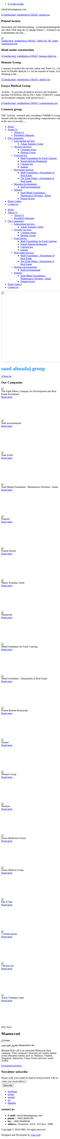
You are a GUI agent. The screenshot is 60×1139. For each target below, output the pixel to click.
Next (9, 1027)
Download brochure (11, 1065)
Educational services (24, 141)
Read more (6, 397)
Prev (3, 1027)
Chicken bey (26, 164)
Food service (20, 155)
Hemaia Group (28, 152)
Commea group (28, 149)
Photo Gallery (15, 201)
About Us (13, 129)
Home (11, 126)
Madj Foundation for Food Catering (38, 158)
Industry (18, 189)
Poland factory (27, 198)
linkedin (12, 1103)
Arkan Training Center (31, 144)
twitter (11, 1094)
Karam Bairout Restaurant (33, 161)
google (11, 1097)
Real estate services (24, 169)
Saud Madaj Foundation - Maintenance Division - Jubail (35, 194)
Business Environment (25, 184)
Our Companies (16, 138)
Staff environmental (30, 187)
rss (9, 1100)
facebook (12, 1091)
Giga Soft (35, 1135)
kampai (24, 166)
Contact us (13, 204)
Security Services (23, 146)
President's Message (24, 135)
